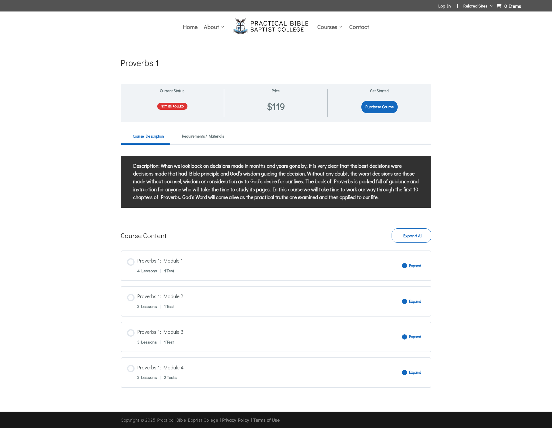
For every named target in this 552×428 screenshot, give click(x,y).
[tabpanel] (276, 181)
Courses (327, 26)
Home (190, 26)
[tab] (145, 136)
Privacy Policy (235, 420)
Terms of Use (266, 420)
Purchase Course (379, 106)
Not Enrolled (172, 106)
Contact (359, 26)
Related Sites (475, 6)
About (211, 26)
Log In (444, 6)
